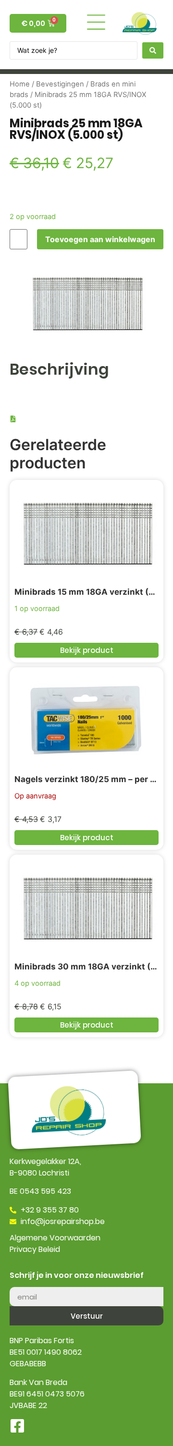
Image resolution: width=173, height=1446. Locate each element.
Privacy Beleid (35, 1249)
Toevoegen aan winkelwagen (100, 239)
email (19, 1283)
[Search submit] (152, 50)
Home (20, 84)
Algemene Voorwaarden (55, 1237)
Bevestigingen (60, 84)
